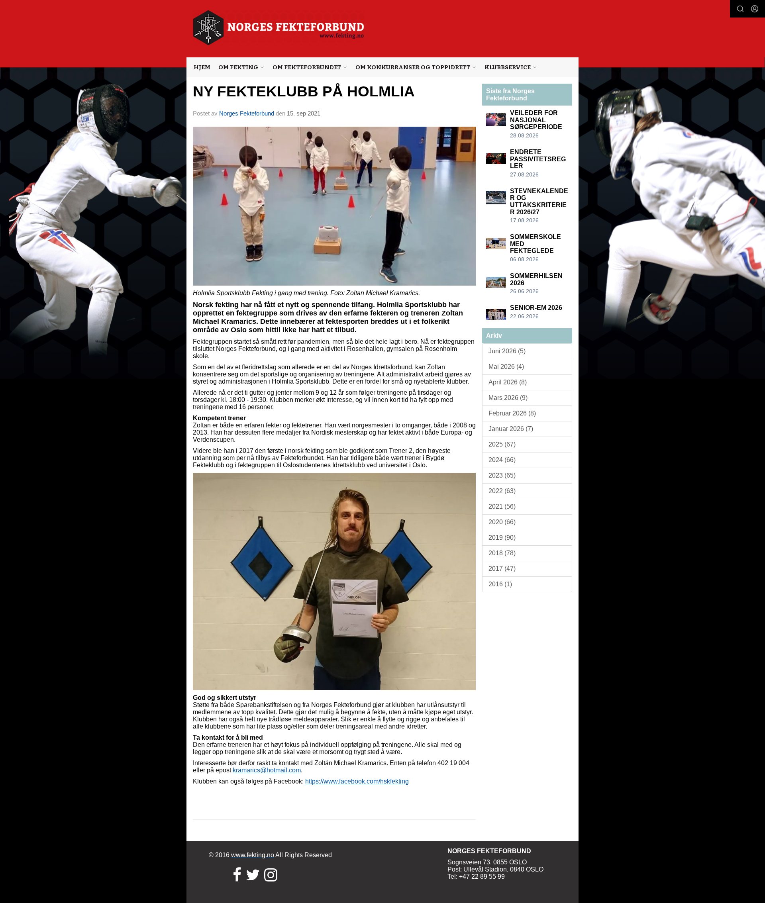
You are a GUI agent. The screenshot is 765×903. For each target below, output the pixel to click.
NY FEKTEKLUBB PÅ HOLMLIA (304, 91)
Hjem (202, 67)
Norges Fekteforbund (246, 113)
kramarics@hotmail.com (267, 770)
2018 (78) (502, 553)
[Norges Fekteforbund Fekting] (279, 27)
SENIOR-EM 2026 (536, 307)
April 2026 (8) (507, 382)
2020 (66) (502, 522)
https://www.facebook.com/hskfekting (357, 781)
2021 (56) (502, 506)
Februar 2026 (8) (512, 413)
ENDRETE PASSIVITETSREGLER (538, 159)
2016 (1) (500, 584)
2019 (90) (502, 537)
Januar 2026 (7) (510, 428)
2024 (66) (502, 459)
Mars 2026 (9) (508, 397)
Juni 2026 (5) (507, 351)
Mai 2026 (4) (506, 366)
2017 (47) (502, 568)
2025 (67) (502, 444)
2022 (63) (502, 491)
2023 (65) (502, 475)
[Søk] (740, 9)
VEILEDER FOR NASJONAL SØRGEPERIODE (536, 120)
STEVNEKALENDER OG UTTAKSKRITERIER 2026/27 (539, 201)
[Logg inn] (754, 9)
